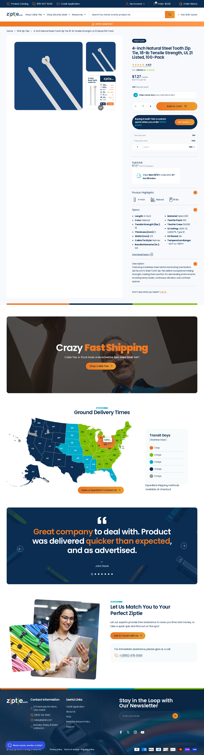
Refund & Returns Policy (78, 721)
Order (163, 3)
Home (10, 31)
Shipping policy (87, 749)
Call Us (162, 292)
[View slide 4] (102, 574)
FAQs (68, 716)
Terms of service (71, 749)
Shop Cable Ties (33, 14)
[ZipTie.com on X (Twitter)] (128, 732)
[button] (101, 57)
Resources (77, 14)
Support (70, 726)
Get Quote (185, 122)
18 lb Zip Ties (23, 31)
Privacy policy (56, 749)
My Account (136, 3)
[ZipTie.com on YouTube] (142, 732)
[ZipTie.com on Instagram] (135, 732)
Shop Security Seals (57, 14)
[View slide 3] (98, 574)
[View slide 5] (105, 574)
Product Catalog (19, 3)
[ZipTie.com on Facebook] (121, 732)
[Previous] (20, 549)
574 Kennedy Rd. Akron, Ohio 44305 (45, 708)
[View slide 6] (108, 574)
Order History (190, 3)
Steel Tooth (139, 40)
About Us (70, 711)
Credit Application (70, 3)
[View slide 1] (92, 574)
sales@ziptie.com (43, 720)
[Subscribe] (175, 716)
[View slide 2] (95, 574)
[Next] (184, 546)
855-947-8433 (44, 3)
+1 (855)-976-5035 (130, 655)
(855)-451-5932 (42, 715)
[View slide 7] (112, 574)
